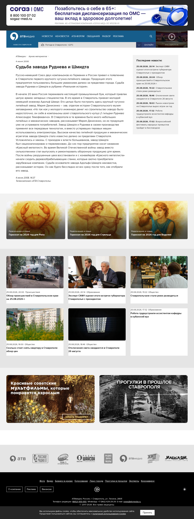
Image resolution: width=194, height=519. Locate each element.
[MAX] (165, 489)
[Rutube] (178, 489)
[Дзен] (185, 489)
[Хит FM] (153, 458)
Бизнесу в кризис (64, 481)
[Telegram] (151, 489)
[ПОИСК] (151, 36)
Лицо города (96, 481)
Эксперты (134, 481)
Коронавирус (148, 481)
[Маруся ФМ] (176, 458)
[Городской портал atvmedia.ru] (131, 458)
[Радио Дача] (108, 458)
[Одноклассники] (158, 489)
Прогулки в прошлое (116, 481)
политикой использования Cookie (109, 513)
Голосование (81, 481)
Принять (147, 512)
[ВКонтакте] (145, 489)
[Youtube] (171, 489)
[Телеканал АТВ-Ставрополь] (17, 458)
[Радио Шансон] (85, 458)
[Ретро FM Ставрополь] (63, 458)
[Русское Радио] (40, 458)
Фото (42, 481)
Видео (50, 481)
